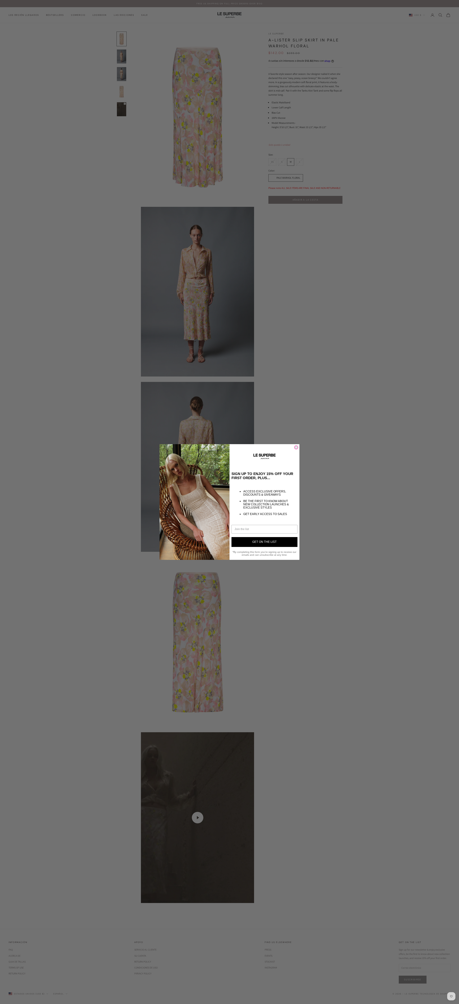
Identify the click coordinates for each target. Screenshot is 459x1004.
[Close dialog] (296, 447)
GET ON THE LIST (264, 541)
